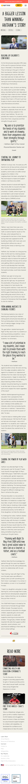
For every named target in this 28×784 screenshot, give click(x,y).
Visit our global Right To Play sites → (15, 765)
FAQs (2, 748)
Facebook (2, 769)
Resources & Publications (8, 741)
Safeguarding (4, 751)
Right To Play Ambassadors (8, 761)
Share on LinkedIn (18, 30)
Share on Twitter (11, 30)
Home (5, 5)
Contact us (4, 746)
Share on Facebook (3, 30)
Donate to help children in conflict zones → (14, 1)
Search (13, 5)
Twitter (5, 769)
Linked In (11, 769)
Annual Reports (5, 739)
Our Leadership (5, 756)
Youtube (14, 769)
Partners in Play (5, 758)
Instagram (8, 769)
